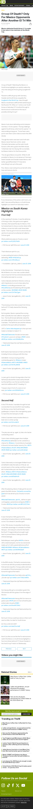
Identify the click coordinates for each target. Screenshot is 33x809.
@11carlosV (5, 337)
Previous (8, 649)
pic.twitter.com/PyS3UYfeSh (10, 241)
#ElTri (14, 362)
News (11, 5)
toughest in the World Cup (9, 100)
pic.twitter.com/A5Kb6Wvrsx (14, 390)
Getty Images (4, 69)
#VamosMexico (6, 362)
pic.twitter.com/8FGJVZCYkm (20, 504)
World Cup (4, 5)
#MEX (11, 258)
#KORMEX (15, 290)
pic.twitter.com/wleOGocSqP (10, 626)
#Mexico (4, 285)
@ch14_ (18, 500)
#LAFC (14, 448)
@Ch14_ (28, 575)
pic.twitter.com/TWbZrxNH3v (19, 578)
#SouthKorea (5, 288)
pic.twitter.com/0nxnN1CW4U (10, 605)
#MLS (19, 448)
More (29, 672)
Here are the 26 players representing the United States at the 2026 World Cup (20, 698)
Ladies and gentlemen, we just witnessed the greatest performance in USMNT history (20, 688)
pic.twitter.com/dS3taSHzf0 (10, 476)
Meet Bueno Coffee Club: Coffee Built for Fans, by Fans (20, 677)
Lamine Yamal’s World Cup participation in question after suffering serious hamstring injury (15, 744)
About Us (18, 791)
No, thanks (11, 806)
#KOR (21, 290)
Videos (28, 5)
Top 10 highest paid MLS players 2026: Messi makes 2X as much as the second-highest (16, 738)
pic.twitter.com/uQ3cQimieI (19, 450)
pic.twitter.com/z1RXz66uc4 (10, 260)
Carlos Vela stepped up (13, 329)
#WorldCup (17, 258)
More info (24, 802)
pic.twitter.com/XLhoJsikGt (10, 422)
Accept (4, 806)
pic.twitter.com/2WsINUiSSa (15, 339)
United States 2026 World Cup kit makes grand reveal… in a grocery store (16, 766)
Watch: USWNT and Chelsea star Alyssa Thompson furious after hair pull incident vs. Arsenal (16, 756)
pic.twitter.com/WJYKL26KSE (10, 365)
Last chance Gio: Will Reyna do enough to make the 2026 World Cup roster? (17, 761)
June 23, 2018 (25, 245)
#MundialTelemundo (8, 335)
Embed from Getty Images (7, 174)
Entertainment (19, 5)
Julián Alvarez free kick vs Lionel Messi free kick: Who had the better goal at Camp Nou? (16, 750)
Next (24, 649)
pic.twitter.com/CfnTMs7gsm (10, 292)
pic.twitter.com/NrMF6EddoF (15, 550)
